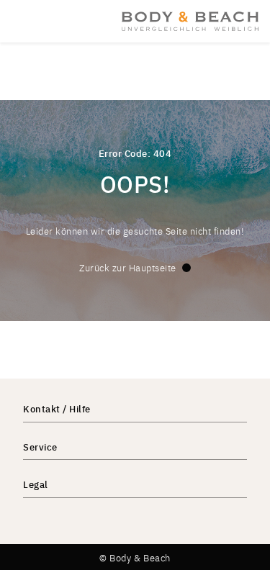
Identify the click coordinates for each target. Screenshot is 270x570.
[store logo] (190, 21)
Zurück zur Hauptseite (127, 267)
